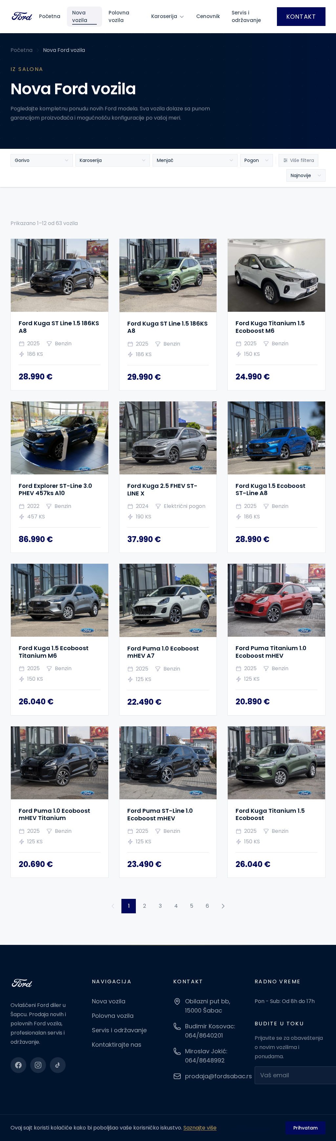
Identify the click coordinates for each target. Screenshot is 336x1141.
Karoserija (164, 16)
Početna (49, 16)
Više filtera (302, 160)
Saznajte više (200, 1127)
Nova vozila (79, 16)
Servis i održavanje (246, 16)
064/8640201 (204, 1035)
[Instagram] (38, 1065)
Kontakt (301, 16)
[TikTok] (58, 1065)
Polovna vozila (119, 16)
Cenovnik (208, 16)
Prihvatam (305, 1128)
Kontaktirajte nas (116, 1044)
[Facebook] (18, 1065)
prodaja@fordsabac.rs (218, 1076)
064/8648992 (205, 1060)
